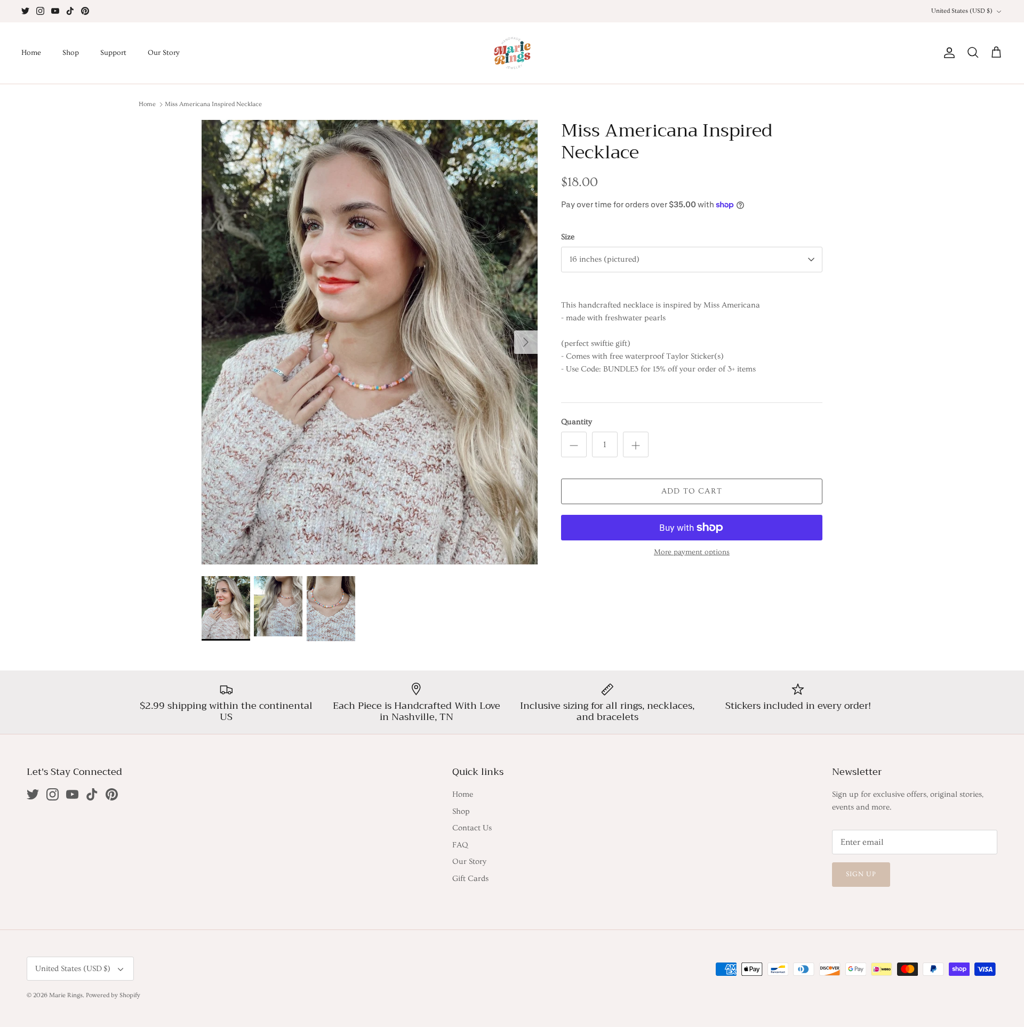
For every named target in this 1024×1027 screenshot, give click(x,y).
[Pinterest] (85, 11)
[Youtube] (55, 11)
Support (113, 52)
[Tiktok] (70, 11)
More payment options (692, 552)
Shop (70, 52)
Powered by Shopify (113, 995)
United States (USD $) (962, 10)
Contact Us (472, 827)
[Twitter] (25, 11)
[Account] (947, 52)
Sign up (861, 874)
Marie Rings (66, 995)
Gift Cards (470, 878)
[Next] (526, 342)
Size (567, 236)
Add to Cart (691, 491)
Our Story (164, 52)
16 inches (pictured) (604, 259)
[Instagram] (40, 11)
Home (31, 52)
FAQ (460, 845)
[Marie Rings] (512, 53)
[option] (370, 342)
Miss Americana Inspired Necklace (213, 104)
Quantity (576, 421)
